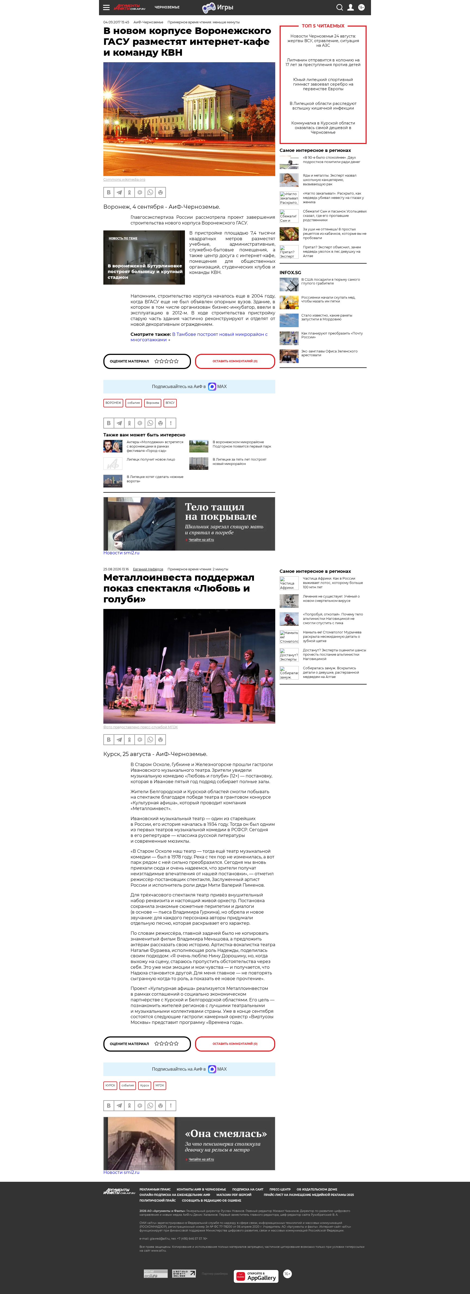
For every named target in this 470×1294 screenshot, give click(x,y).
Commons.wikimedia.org (124, 179)
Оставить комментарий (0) (235, 361)
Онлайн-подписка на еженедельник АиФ (175, 1195)
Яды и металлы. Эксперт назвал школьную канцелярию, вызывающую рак (330, 179)
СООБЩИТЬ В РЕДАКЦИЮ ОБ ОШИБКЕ (211, 1200)
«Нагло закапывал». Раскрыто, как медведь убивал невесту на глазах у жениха (333, 197)
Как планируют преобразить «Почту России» (332, 335)
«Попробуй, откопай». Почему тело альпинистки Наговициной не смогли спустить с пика (333, 618)
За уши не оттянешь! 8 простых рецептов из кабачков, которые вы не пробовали (334, 233)
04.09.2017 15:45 (116, 22)
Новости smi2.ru (121, 552)
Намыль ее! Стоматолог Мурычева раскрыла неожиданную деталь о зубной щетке (332, 636)
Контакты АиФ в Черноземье (201, 1189)
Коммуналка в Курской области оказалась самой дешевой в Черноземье (323, 128)
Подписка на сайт (247, 1189)
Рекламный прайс (155, 1189)
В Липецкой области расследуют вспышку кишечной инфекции (323, 106)
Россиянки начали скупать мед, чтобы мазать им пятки (328, 299)
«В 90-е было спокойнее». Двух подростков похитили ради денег (331, 159)
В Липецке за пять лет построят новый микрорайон (240, 461)
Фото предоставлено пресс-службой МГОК (140, 727)
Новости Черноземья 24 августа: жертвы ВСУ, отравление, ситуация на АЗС (323, 41)
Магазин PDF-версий (234, 1195)
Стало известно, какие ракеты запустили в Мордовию (326, 317)
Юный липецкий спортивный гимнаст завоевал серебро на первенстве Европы (323, 84)
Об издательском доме (317, 1189)
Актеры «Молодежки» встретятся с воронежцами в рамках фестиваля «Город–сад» (155, 446)
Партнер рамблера (215, 1273)
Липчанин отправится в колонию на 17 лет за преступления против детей (323, 62)
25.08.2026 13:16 (116, 569)
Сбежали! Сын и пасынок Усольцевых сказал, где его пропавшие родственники (335, 215)
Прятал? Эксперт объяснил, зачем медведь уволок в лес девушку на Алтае (332, 251)
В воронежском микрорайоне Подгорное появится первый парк (242, 444)
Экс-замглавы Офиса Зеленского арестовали (329, 353)
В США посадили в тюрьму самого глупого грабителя (330, 281)
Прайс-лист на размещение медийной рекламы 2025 (309, 1195)
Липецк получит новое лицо (151, 459)
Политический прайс (158, 1200)
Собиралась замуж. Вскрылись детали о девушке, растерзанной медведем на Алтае (331, 672)
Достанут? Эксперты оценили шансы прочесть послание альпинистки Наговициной (334, 654)
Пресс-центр (280, 1189)
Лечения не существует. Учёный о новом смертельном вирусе (331, 598)
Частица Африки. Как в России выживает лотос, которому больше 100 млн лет (333, 582)
